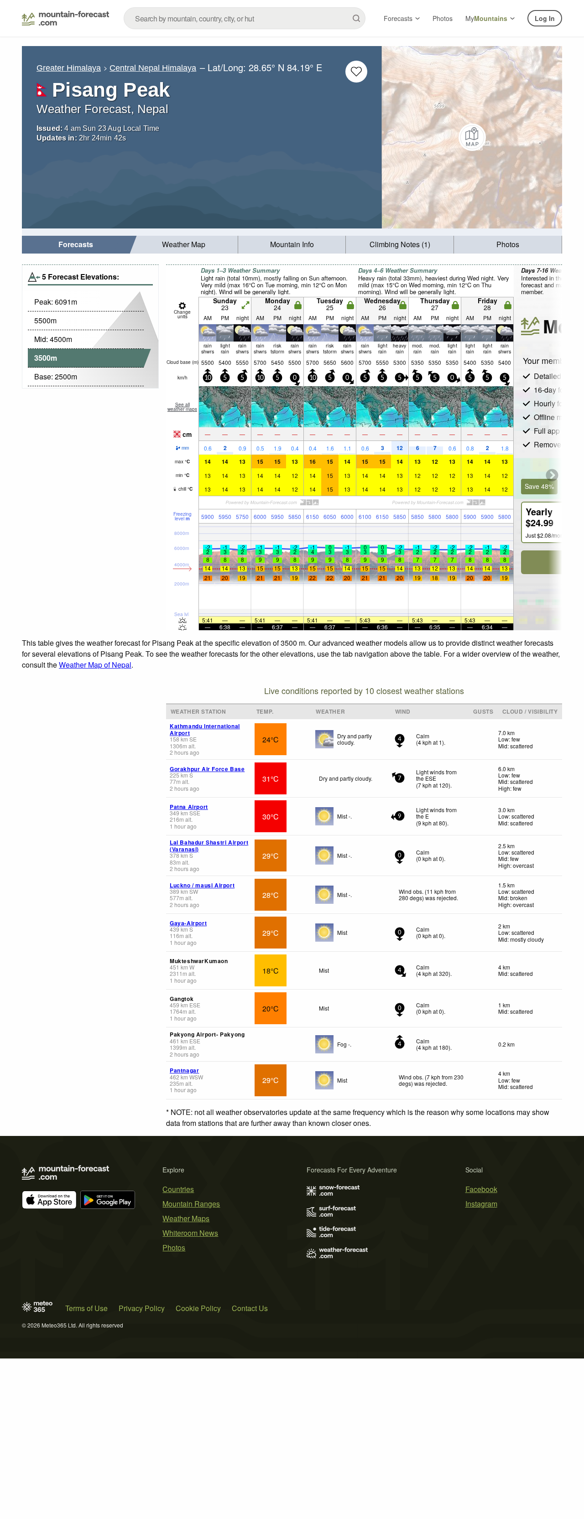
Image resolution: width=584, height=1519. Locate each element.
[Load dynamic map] (472, 137)
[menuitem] (76, 245)
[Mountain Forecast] (65, 18)
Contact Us (250, 1308)
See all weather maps (182, 406)
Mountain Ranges (191, 1203)
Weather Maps (185, 1218)
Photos (443, 18)
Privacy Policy (142, 1308)
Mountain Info (292, 244)
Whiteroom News (190, 1233)
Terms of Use (86, 1308)
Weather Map (183, 244)
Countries (178, 1189)
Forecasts (398, 18)
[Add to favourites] (356, 72)
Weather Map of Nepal (95, 664)
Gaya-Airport (188, 923)
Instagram (481, 1203)
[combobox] (244, 18)
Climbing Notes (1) (400, 244)
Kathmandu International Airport (205, 729)
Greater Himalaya (68, 68)
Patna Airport (189, 807)
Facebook (481, 1189)
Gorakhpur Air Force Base (207, 769)
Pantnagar (184, 1070)
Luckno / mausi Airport (202, 885)
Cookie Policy (198, 1308)
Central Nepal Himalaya (153, 68)
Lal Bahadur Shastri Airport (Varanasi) (209, 845)
